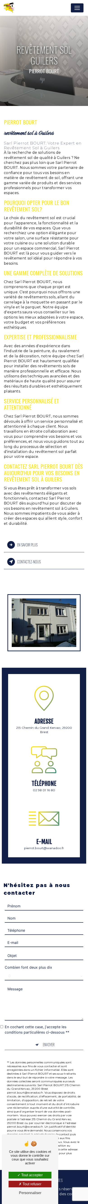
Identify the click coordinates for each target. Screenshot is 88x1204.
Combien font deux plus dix (28, 967)
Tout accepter (31, 1175)
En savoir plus (27, 545)
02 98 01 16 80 (44, 790)
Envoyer (49, 1044)
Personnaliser (30, 1193)
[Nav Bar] (77, 7)
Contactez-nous (29, 561)
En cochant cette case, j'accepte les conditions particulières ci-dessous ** (37, 1029)
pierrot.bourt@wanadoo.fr (44, 848)
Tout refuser (31, 1184)
